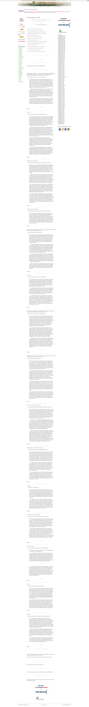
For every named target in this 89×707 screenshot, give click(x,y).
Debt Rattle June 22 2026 (61, 96)
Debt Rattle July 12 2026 (61, 78)
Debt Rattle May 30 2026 (61, 116)
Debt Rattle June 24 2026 (61, 94)
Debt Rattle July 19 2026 (61, 72)
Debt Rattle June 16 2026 (61, 101)
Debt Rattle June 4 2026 (61, 112)
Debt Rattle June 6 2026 (61, 110)
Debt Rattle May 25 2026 (61, 121)
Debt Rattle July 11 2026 (61, 79)
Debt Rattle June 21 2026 (61, 97)
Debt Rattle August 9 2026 (61, 53)
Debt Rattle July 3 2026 (61, 86)
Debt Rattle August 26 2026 (61, 38)
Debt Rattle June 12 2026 (61, 105)
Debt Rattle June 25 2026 (61, 93)
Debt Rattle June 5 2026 (61, 111)
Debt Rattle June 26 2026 (61, 92)
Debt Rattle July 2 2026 (61, 87)
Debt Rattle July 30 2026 (61, 62)
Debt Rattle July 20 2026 (61, 71)
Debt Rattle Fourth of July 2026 (62, 85)
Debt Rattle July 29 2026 (61, 63)
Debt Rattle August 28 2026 (61, 36)
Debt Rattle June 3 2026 (61, 113)
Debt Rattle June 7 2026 (61, 109)
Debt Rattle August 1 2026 (61, 60)
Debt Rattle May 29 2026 (61, 117)
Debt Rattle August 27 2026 (61, 37)
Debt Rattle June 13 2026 (61, 104)
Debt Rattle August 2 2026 (61, 59)
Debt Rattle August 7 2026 (61, 55)
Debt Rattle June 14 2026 (61, 103)
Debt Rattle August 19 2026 (61, 44)
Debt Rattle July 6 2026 (61, 83)
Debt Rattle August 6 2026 (61, 56)
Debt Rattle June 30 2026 (61, 89)
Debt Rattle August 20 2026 (61, 43)
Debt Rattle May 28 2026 (61, 118)
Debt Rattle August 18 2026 (61, 45)
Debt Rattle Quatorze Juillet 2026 (62, 76)
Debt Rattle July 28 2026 (61, 64)
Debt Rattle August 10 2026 (61, 52)
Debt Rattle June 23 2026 (61, 95)
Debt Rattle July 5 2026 (61, 84)
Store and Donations (56, 7)
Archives (36, 7)
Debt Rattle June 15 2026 (61, 102)
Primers (42, 7)
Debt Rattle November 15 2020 (33, 17)
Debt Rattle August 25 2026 (61, 39)
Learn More (58, 0)
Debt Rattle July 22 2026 (61, 69)
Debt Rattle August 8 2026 (61, 54)
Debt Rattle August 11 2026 (61, 51)
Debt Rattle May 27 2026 (61, 119)
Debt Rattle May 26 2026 (61, 120)
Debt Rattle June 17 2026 (61, 100)
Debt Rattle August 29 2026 (61, 35)
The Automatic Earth (31, 7)
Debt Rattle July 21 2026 (61, 70)
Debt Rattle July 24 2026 (61, 67)
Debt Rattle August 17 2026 (61, 46)
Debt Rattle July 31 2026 (61, 61)
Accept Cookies (63, 0)
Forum (48, 7)
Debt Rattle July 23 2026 (61, 68)
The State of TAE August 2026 (62, 47)
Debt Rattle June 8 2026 (61, 108)
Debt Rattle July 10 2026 (61, 80)
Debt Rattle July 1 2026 (61, 88)
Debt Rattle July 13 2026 (61, 77)
